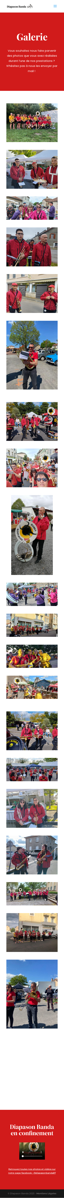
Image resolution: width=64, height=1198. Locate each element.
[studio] (32, 594)
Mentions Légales (46, 1193)
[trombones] (32, 421)
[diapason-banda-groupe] (32, 122)
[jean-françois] (32, 769)
